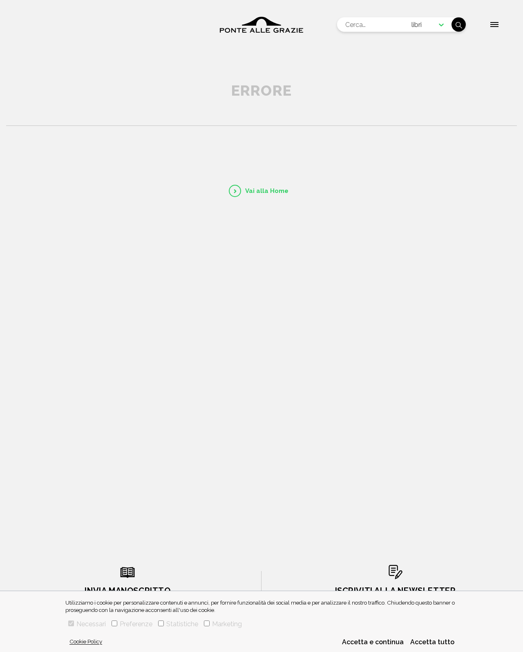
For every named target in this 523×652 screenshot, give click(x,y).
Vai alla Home (266, 191)
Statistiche (182, 624)
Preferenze (136, 624)
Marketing (227, 624)
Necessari (91, 624)
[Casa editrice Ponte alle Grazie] (261, 25)
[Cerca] (458, 25)
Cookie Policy (85, 641)
